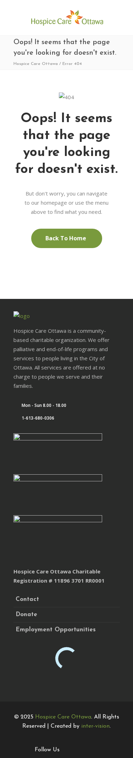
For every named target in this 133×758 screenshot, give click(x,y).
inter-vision (95, 726)
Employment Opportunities (56, 630)
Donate (26, 615)
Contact (27, 599)
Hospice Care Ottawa (35, 64)
